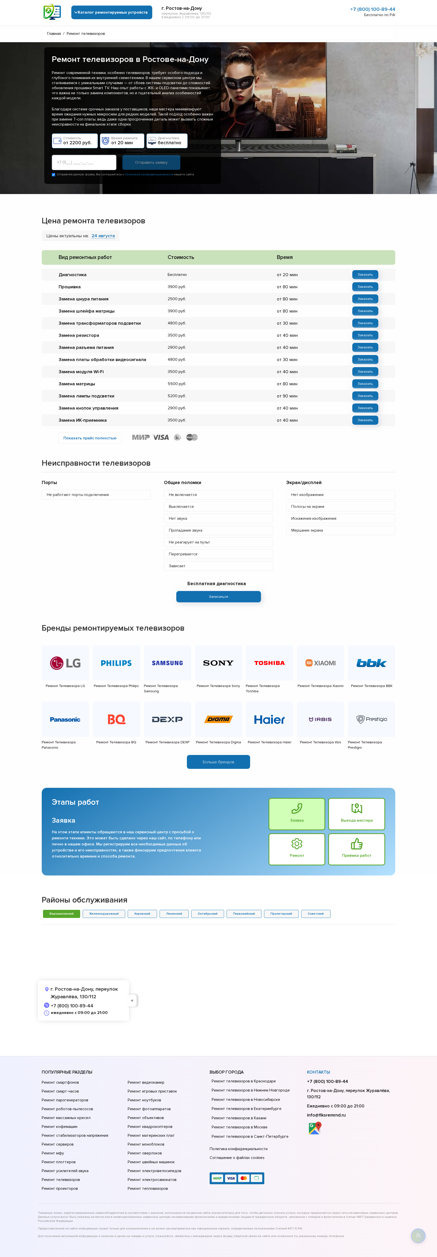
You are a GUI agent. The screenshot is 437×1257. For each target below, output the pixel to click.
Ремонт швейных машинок (151, 1162)
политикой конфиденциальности (149, 174)
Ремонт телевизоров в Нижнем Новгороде (251, 1090)
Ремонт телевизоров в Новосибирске (246, 1099)
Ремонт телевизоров (61, 1179)
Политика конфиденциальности (239, 1148)
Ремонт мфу (53, 1153)
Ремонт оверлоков (145, 1153)
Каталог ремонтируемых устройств (113, 12)
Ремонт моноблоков (146, 1144)
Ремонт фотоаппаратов (149, 1108)
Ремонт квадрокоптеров (150, 1126)
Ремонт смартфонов (60, 1082)
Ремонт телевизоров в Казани (239, 1118)
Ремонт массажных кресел (66, 1117)
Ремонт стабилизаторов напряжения (75, 1135)
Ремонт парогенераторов (65, 1100)
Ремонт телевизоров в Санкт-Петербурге (250, 1136)
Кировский (142, 914)
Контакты (318, 1072)
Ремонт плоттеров (59, 1162)
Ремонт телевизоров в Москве (240, 1127)
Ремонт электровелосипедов (154, 1170)
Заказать (365, 274)
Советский (316, 914)
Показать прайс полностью (90, 438)
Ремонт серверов (58, 1144)
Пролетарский (281, 914)
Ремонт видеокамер (146, 1082)
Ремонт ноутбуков (144, 1100)
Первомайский (244, 914)
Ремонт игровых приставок (152, 1091)
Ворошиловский (62, 914)
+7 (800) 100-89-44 (372, 9)
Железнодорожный (104, 914)
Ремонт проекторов (60, 1188)
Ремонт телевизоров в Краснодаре (244, 1081)
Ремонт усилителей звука (65, 1170)
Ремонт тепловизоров (148, 1188)
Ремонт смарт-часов (60, 1091)
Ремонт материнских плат (151, 1135)
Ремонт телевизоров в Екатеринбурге (246, 1108)
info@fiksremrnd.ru (326, 1115)
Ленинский (174, 914)
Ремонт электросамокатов (152, 1179)
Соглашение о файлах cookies (237, 1157)
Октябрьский (207, 914)
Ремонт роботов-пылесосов (67, 1108)
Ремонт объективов (146, 1117)
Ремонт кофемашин (59, 1126)
